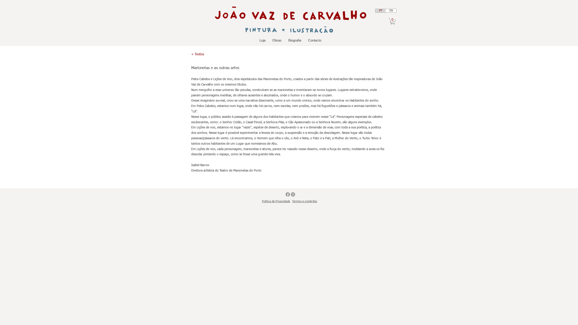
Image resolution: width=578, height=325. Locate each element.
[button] (392, 21)
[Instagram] (293, 194)
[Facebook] (288, 194)
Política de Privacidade (276, 201)
